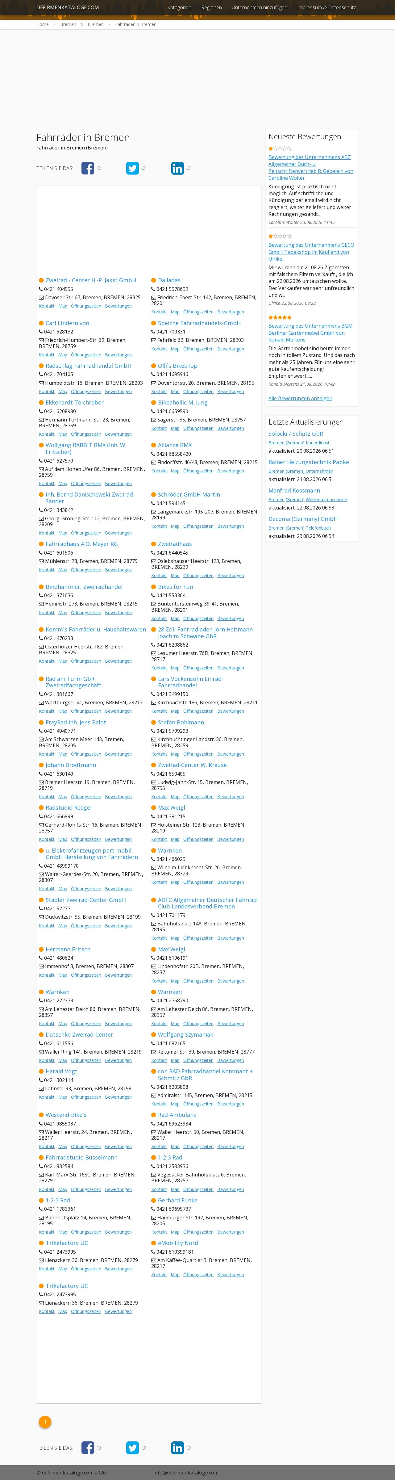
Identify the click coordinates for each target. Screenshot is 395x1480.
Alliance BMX (175, 445)
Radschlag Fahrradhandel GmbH (88, 365)
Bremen (276, 443)
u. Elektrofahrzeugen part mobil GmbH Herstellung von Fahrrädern (92, 854)
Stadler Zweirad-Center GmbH (86, 900)
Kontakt (47, 306)
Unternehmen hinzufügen (259, 7)
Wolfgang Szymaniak (185, 1034)
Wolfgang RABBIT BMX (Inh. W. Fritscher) (86, 448)
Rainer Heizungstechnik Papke (308, 462)
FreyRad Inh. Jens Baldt (76, 722)
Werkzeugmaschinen (326, 499)
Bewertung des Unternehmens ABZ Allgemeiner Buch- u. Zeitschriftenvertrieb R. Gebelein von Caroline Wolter (310, 167)
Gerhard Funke (178, 1200)
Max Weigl (171, 807)
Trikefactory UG (67, 1243)
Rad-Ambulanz (177, 1114)
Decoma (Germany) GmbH (303, 518)
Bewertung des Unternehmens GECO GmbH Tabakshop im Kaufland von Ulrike (311, 251)
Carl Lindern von (67, 323)
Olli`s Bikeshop (178, 365)
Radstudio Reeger (69, 807)
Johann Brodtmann (71, 765)
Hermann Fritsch (68, 949)
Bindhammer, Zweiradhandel (84, 586)
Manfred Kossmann (294, 490)
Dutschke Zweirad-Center (79, 1034)
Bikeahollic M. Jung (183, 402)
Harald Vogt (61, 1071)
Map (62, 306)
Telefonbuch (318, 528)
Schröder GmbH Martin (189, 494)
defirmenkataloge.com (67, 7)
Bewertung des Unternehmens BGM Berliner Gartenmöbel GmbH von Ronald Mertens (310, 332)
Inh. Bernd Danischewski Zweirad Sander (89, 498)
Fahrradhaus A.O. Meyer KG (82, 543)
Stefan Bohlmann (181, 722)
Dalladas (169, 280)
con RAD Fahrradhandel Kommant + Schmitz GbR (205, 1074)
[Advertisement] (197, 72)
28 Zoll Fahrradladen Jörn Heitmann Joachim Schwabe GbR (205, 633)
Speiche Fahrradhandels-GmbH (199, 323)
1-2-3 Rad (170, 1157)
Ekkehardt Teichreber (75, 402)
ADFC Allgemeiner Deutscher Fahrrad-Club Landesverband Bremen (208, 903)
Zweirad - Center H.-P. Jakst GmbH (91, 280)
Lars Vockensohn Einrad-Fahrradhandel (190, 682)
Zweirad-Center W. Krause (192, 765)
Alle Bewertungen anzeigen (300, 398)
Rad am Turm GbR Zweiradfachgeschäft (74, 682)
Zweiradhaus (175, 543)
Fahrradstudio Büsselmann (82, 1157)
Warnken (170, 850)
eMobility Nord (178, 1243)
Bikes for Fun (175, 586)
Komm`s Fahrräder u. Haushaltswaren (96, 629)
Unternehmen (319, 471)
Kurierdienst (318, 443)
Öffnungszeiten (86, 306)
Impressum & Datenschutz (326, 7)
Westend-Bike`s (66, 1114)
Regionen (211, 7)
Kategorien (179, 7)
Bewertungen (118, 306)
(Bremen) (295, 443)
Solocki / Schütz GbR (295, 433)
